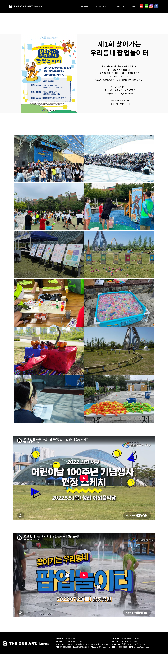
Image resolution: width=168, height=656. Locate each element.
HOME (84, 6)
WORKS (120, 6)
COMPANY (102, 6)
